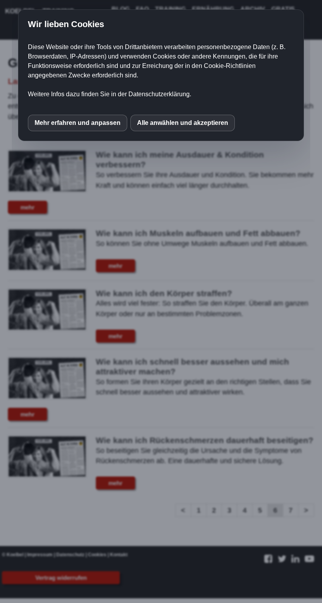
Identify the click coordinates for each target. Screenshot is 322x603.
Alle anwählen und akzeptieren (182, 122)
